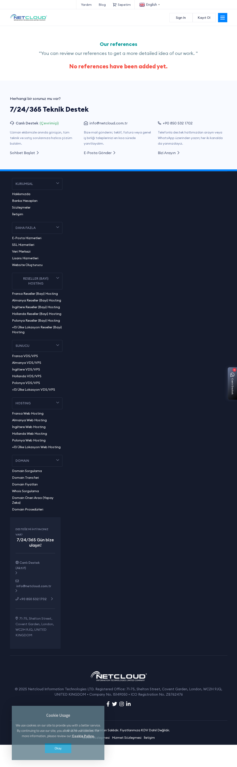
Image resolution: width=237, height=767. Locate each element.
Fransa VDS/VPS (25, 356)
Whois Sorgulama (25, 491)
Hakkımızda (21, 194)
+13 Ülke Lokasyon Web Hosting (36, 447)
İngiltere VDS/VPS (26, 369)
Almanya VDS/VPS (26, 363)
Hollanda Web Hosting (29, 433)
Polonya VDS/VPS (26, 383)
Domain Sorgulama (27, 471)
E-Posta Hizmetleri (26, 238)
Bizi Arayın (168, 152)
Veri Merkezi (21, 251)
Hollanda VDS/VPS (26, 376)
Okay (58, 748)
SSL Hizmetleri (23, 245)
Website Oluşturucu (27, 265)
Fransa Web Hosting (28, 413)
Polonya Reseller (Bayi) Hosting (36, 320)
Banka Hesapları (24, 201)
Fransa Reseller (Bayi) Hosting (35, 294)
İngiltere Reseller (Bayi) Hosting (36, 307)
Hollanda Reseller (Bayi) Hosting (36, 314)
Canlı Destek (28, 565)
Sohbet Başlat (23, 152)
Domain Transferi (25, 477)
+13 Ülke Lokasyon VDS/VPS (33, 389)
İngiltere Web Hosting (29, 427)
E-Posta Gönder (98, 152)
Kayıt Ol (204, 18)
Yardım (86, 5)
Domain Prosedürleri (27, 509)
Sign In (181, 18)
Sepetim (125, 5)
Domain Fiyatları (25, 484)
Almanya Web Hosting (29, 420)
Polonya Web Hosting (29, 440)
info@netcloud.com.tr (109, 123)
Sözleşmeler (21, 207)
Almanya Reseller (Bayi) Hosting (36, 300)
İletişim (17, 214)
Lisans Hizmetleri (25, 258)
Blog (102, 5)
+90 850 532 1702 (178, 123)
